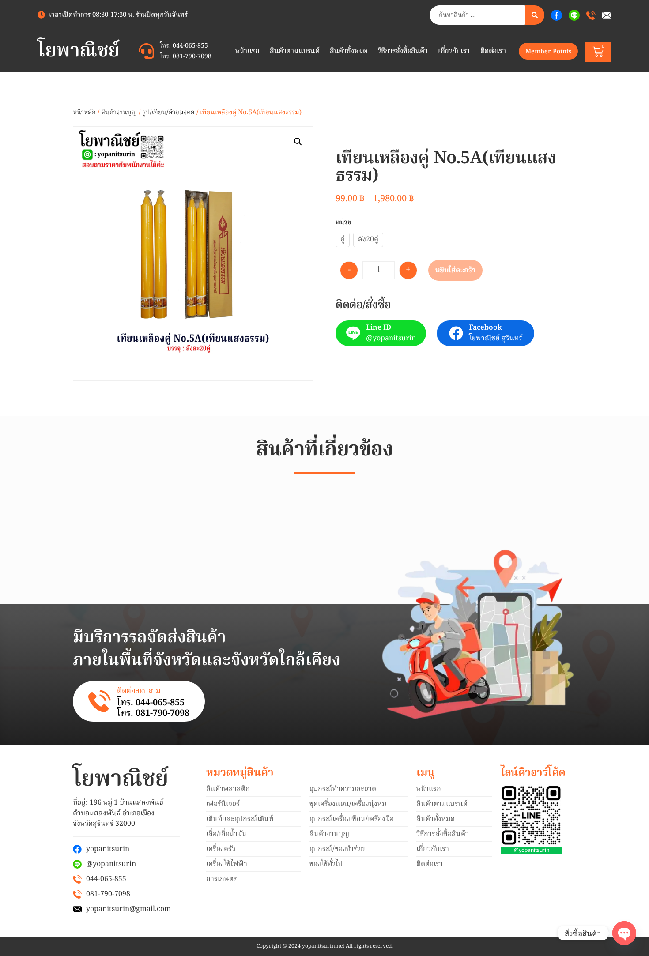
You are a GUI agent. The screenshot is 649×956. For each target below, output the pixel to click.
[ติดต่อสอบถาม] (99, 701)
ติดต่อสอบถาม (138, 691)
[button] (298, 142)
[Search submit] (534, 15)
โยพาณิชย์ (79, 51)
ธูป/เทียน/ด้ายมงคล (168, 112)
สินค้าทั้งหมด (348, 51)
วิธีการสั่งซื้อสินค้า (403, 51)
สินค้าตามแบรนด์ (294, 51)
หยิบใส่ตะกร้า (455, 270)
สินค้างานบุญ (119, 112)
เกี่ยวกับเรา (454, 51)
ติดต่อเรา (493, 51)
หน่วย (343, 222)
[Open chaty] (624, 933)
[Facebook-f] (556, 15)
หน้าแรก (247, 51)
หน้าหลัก (84, 112)
